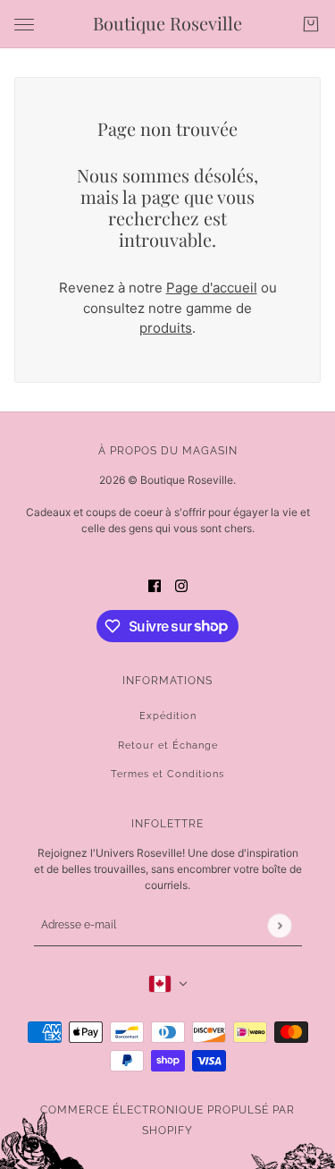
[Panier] (311, 24)
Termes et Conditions (167, 774)
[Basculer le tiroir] (24, 24)
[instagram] (181, 585)
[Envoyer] (279, 925)
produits (165, 327)
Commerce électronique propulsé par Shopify (167, 1120)
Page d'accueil (211, 287)
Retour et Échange (168, 745)
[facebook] (154, 585)
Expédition (168, 716)
